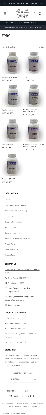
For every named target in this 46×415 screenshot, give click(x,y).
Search (7, 200)
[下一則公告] (41, 3)
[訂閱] (35, 379)
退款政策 (18, 406)
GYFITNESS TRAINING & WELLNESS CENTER (21, 403)
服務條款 (34, 406)
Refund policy (10, 227)
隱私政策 (26, 406)
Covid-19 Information (13, 233)
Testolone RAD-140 (8, 110)
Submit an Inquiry (15, 305)
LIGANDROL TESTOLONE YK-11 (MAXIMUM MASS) (33, 110)
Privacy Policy (10, 244)
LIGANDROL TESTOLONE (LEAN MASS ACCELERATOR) (33, 145)
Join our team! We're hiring (16, 211)
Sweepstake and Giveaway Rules (17, 238)
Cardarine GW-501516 (9, 179)
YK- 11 (25, 77)
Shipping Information (13, 222)
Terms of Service (11, 249)
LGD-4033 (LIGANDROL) (10, 77)
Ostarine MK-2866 (8, 144)
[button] (5, 13)
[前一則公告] (4, 3)
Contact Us (9, 216)
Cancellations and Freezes (15, 205)
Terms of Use (10, 255)
